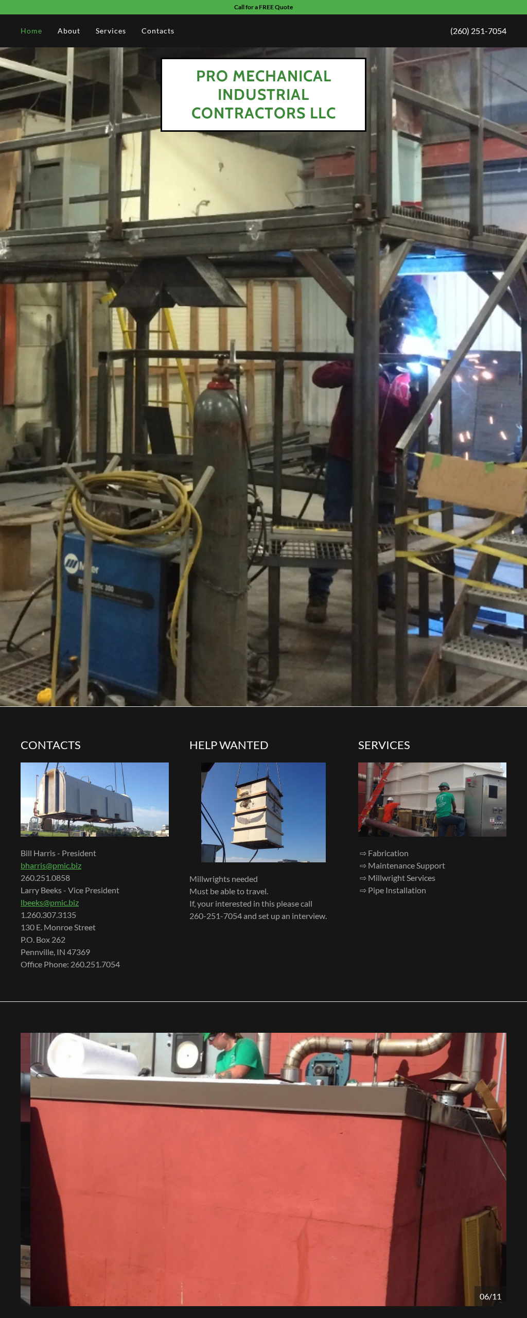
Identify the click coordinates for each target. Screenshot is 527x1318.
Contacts (158, 30)
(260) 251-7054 (478, 31)
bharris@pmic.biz (51, 865)
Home (31, 30)
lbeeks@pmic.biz (50, 902)
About (69, 30)
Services (111, 30)
